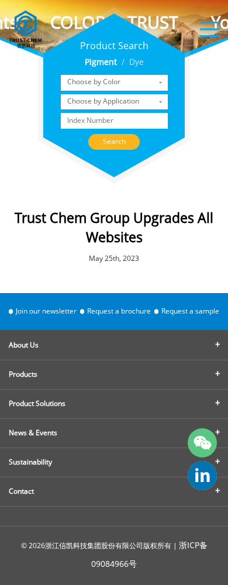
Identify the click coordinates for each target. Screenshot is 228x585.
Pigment (101, 62)
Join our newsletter (46, 311)
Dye (136, 62)
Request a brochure (119, 311)
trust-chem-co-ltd (202, 475)
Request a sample (190, 311)
